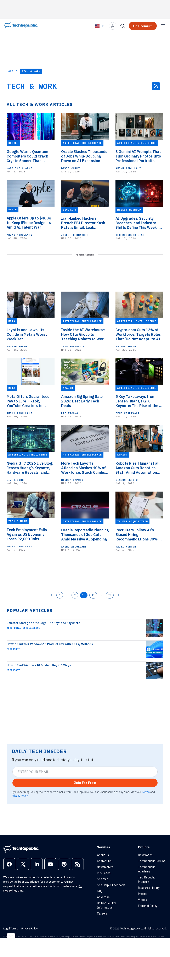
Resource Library (149, 888)
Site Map (102, 879)
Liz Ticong (69, 413)
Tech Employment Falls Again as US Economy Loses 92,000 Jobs (27, 534)
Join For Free (85, 783)
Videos (142, 900)
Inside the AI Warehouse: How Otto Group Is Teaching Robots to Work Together (83, 334)
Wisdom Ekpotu (72, 479)
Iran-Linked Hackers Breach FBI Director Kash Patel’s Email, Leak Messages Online (83, 223)
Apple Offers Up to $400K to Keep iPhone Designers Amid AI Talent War (29, 223)
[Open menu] (163, 26)
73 (109, 595)
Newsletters (105, 867)
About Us (103, 855)
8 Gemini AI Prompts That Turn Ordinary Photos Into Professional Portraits (138, 156)
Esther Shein (17, 346)
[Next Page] (118, 595)
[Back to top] (162, 944)
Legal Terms (10, 928)
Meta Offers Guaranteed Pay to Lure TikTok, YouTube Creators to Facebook (28, 401)
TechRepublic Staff (130, 234)
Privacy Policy (20, 795)
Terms (146, 791)
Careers (102, 913)
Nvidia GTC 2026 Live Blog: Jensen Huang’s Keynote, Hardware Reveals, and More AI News (30, 468)
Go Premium (143, 26)
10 (83, 595)
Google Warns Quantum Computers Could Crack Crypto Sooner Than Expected (27, 156)
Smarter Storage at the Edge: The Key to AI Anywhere (43, 623)
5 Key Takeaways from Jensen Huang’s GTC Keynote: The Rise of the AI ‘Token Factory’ (139, 401)
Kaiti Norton (125, 546)
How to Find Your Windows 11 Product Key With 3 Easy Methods (50, 644)
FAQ (99, 891)
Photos (142, 894)
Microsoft (13, 649)
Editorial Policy (147, 906)
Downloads (145, 855)
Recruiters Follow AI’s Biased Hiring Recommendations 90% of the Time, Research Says (138, 534)
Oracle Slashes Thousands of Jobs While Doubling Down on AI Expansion (84, 156)
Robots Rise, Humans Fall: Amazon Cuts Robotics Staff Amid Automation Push (137, 468)
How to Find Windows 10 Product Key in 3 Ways (39, 665)
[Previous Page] (51, 595)
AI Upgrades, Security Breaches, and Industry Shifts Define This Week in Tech (138, 223)
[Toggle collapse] (11, 935)
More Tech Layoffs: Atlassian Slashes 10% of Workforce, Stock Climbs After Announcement (83, 468)
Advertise (103, 897)
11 (93, 595)
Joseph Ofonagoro (74, 234)
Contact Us (104, 861)
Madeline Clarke (19, 168)
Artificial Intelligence (23, 627)
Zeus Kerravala (73, 346)
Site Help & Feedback (111, 885)
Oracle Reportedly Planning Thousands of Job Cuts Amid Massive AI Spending (85, 534)
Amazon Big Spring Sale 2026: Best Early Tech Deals (82, 401)
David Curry (70, 168)
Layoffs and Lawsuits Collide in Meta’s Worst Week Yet (27, 334)
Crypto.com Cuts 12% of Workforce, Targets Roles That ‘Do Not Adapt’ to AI (138, 334)
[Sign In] (112, 26)
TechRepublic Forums (151, 861)
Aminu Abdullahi (128, 168)
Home (10, 71)
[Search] (122, 26)
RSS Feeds (103, 873)
